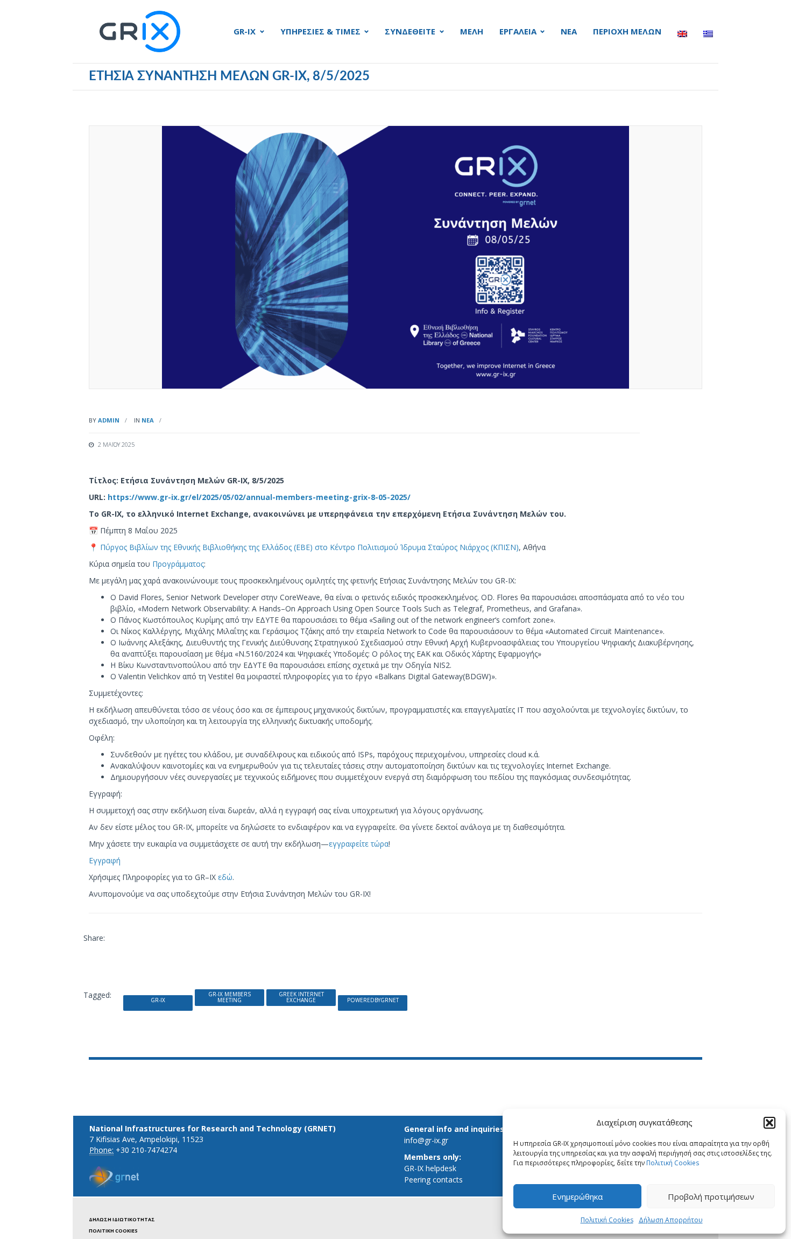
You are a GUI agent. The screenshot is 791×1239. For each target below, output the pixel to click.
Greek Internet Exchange (301, 997)
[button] (769, 1122)
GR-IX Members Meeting (229, 997)
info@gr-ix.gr (426, 1140)
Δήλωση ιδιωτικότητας (122, 1219)
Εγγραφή (105, 860)
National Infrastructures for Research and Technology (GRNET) (212, 1128)
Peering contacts (433, 1179)
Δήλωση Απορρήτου (671, 1219)
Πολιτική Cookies (672, 1162)
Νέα (148, 420)
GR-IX (158, 1000)
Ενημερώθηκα (577, 1196)
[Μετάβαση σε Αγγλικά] (682, 34)
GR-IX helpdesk (430, 1168)
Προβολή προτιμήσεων (711, 1196)
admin (108, 420)
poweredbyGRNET (373, 1000)
